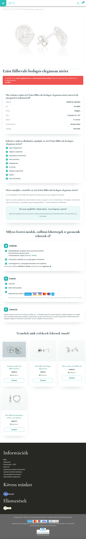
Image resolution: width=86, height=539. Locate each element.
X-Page (60, 517)
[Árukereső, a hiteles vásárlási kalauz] (7, 508)
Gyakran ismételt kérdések (12, 472)
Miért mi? (6, 467)
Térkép (33, 255)
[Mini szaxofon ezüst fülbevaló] (71, 350)
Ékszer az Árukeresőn (43, 532)
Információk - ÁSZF (9, 464)
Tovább (8, 82)
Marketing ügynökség (43, 535)
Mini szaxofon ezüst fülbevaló (72, 366)
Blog (4, 460)
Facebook (5, 494)
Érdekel (14, 380)
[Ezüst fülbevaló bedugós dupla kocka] (43, 349)
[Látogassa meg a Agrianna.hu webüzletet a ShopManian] (43, 528)
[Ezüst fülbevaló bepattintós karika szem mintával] (14, 398)
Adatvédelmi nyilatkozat (11, 477)
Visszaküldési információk (12, 474)
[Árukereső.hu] (43, 531)
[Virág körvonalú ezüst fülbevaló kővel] (14, 349)
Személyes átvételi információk (14, 469)
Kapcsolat (6, 462)
